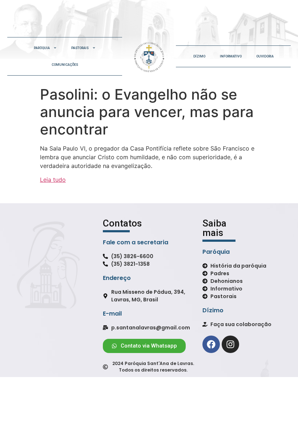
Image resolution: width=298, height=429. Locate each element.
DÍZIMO (199, 56)
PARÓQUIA (42, 48)
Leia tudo (53, 179)
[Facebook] (211, 344)
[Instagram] (230, 344)
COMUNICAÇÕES (65, 65)
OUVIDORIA (265, 56)
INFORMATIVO (231, 56)
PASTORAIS (80, 48)
